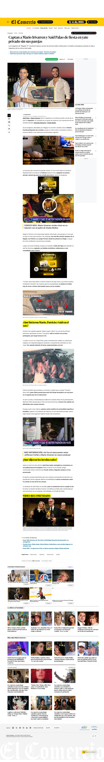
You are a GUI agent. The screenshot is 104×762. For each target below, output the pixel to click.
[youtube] (23, 728)
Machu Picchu (75, 28)
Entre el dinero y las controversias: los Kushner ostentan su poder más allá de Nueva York (84, 144)
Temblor (51, 28)
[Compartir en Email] (9, 129)
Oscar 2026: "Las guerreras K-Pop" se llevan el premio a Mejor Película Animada (46, 548)
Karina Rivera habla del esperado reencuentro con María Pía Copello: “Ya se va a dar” (64, 629)
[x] (16, 728)
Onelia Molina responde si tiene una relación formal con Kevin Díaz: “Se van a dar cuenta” (41, 659)
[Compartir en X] (9, 125)
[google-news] (30, 728)
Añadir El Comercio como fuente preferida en (84, 33)
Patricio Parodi (50, 554)
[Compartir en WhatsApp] (9, 118)
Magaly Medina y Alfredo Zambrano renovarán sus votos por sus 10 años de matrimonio (88, 629)
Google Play (56, 727)
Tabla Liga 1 (67, 28)
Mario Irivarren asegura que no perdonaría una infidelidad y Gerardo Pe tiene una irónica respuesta (16, 660)
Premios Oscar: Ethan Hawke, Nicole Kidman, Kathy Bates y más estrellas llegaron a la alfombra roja (48, 545)
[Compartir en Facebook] (9, 122)
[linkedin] (27, 728)
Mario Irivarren (33, 554)
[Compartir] (9, 115)
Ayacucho (60, 28)
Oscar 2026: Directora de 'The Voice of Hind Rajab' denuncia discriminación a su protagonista (46, 541)
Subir (93, 736)
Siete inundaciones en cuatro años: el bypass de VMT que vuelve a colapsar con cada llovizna (84, 137)
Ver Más (58, 554)
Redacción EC (28, 114)
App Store (48, 727)
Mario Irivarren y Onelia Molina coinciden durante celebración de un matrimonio (64, 659)
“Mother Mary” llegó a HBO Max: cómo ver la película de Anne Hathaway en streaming (41, 686)
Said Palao (41, 554)
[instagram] (20, 728)
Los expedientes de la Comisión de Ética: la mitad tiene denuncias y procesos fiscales (84, 129)
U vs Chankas (35, 28)
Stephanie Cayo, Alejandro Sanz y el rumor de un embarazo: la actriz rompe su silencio (41, 629)
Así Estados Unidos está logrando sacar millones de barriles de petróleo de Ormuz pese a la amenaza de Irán (84, 110)
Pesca (55, 28)
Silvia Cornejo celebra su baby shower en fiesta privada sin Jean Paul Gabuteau (17, 629)
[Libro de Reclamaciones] (94, 728)
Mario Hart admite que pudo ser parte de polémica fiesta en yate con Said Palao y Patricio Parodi (87, 659)
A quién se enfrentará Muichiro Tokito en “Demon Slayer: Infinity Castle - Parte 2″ (17, 713)
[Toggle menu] (7, 22)
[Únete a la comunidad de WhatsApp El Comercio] (51, 59)
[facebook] (13, 728)
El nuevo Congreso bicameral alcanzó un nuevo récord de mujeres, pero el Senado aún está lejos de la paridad (84, 153)
